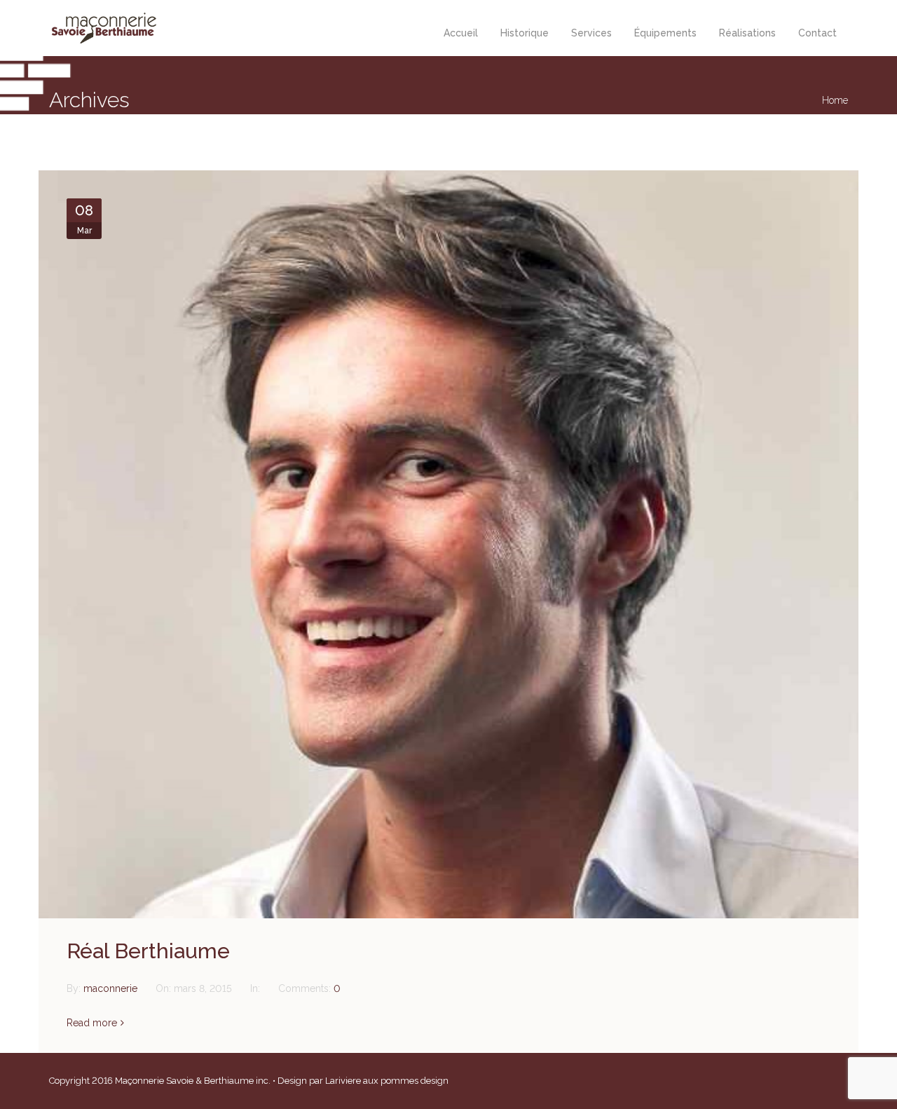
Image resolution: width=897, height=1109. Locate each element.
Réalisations (747, 33)
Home (835, 100)
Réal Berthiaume (148, 951)
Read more (92, 1022)
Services (591, 33)
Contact (817, 33)
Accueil (461, 33)
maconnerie (111, 988)
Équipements (665, 33)
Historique (524, 33)
